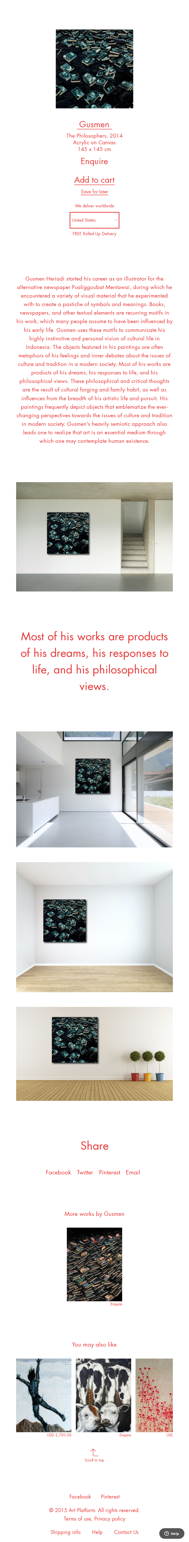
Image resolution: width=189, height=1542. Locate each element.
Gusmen (94, 124)
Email (133, 1172)
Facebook (58, 1172)
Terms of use (77, 1519)
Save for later (94, 191)
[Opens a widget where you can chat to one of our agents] (171, 1534)
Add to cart (94, 180)
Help (97, 1532)
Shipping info (65, 1532)
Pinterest (109, 1172)
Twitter (85, 1172)
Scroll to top (94, 1460)
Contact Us (126, 1532)
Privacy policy (109, 1519)
